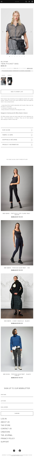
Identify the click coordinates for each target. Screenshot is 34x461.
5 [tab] (19, 56)
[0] (32, 1)
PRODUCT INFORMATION (10, 144)
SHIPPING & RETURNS (9, 139)
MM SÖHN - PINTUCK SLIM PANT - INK (17, 268)
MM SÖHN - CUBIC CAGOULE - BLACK (17, 321)
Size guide (6, 130)
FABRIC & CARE (7, 135)
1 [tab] (9, 56)
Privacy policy (8, 438)
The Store (5, 425)
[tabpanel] (17, 31)
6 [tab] (22, 56)
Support (5, 442)
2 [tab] (12, 56)
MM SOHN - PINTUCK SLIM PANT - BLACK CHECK (17, 375)
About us (5, 422)
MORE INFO (30, 68)
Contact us (6, 429)
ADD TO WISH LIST (17, 91)
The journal (7, 435)
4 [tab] (17, 56)
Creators (5, 432)
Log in (4, 419)
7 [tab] (24, 56)
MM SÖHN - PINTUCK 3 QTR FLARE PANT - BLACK (17, 214)
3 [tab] (14, 56)
